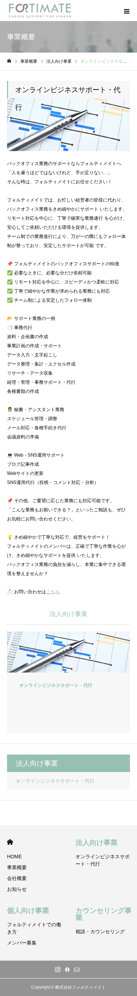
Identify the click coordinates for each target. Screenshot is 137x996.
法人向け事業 (97, 842)
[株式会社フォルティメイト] (40, 10)
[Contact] (76, 969)
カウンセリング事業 (104, 914)
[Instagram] (57, 969)
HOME (10, 842)
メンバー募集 (22, 943)
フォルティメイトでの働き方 (34, 928)
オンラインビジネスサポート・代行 (55, 781)
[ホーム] (9, 61)
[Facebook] (67, 969)
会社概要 (17, 878)
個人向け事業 (28, 910)
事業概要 (17, 867)
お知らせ (17, 889)
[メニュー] (126, 10)
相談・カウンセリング (100, 931)
